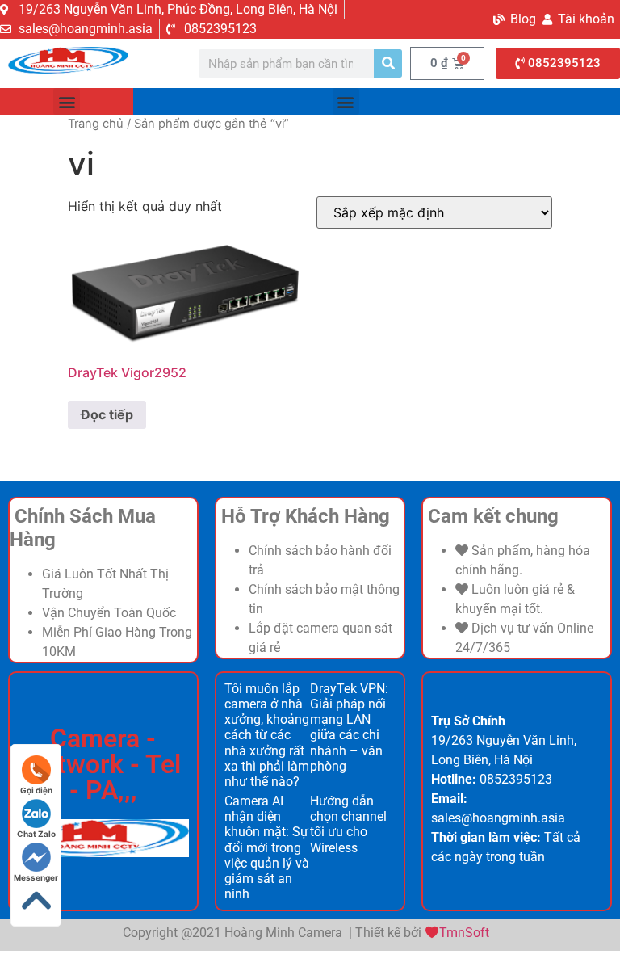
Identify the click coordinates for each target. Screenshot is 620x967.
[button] (66, 101)
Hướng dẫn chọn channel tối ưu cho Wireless (348, 824)
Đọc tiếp (107, 414)
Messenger (36, 877)
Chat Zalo (36, 834)
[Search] (388, 63)
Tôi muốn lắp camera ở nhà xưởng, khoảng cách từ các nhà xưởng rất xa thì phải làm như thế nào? (266, 735)
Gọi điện (36, 790)
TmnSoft (464, 932)
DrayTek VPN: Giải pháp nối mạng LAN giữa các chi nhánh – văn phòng (349, 727)
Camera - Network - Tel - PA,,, (103, 764)
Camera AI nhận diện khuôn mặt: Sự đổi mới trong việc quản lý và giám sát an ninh (266, 847)
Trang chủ (96, 123)
